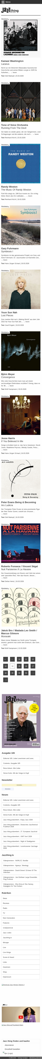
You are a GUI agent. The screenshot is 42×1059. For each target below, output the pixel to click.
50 (26, 673)
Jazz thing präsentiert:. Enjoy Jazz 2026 (18, 820)
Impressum (7, 977)
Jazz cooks (7, 933)
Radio (5, 908)
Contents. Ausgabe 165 (11, 763)
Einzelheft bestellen (12, 1049)
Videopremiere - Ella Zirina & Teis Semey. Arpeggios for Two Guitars (18, 885)
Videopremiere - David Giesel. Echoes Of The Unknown (20, 871)
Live (4, 947)
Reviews (6, 903)
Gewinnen (6, 967)
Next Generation (9, 918)
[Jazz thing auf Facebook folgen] (21, 1030)
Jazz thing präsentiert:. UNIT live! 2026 (17, 836)
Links (5, 962)
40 (19, 673)
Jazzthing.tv (7, 938)
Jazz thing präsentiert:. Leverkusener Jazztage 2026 (20, 847)
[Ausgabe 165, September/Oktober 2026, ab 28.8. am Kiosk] (21, 721)
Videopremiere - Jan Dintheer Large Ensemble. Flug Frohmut (20, 878)
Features (6, 923)
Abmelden (7, 789)
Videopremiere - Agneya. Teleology (16, 865)
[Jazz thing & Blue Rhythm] (10, 12)
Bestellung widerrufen (36, 1058)
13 (5, 666)
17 (33, 666)
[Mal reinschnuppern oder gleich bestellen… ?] (21, 992)
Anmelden (19, 785)
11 (26, 659)
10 (19, 659)
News (5, 898)
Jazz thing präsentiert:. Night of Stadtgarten (19, 841)
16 (26, 666)
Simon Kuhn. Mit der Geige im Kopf (16, 773)
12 (33, 659)
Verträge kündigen (23, 1058)
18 (5, 673)
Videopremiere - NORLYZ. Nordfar (15, 861)
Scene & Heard (8, 957)
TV (4, 913)
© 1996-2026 (12, 1058)
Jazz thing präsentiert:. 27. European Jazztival (20, 831)
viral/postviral (8, 928)
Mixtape (6, 942)
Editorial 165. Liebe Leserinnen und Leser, (18, 758)
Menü (8, 2)
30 (12, 673)
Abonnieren (9, 1045)
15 (19, 666)
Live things (7, 952)
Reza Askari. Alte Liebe (11, 768)
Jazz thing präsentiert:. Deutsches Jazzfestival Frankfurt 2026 (20, 826)
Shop (5, 972)
